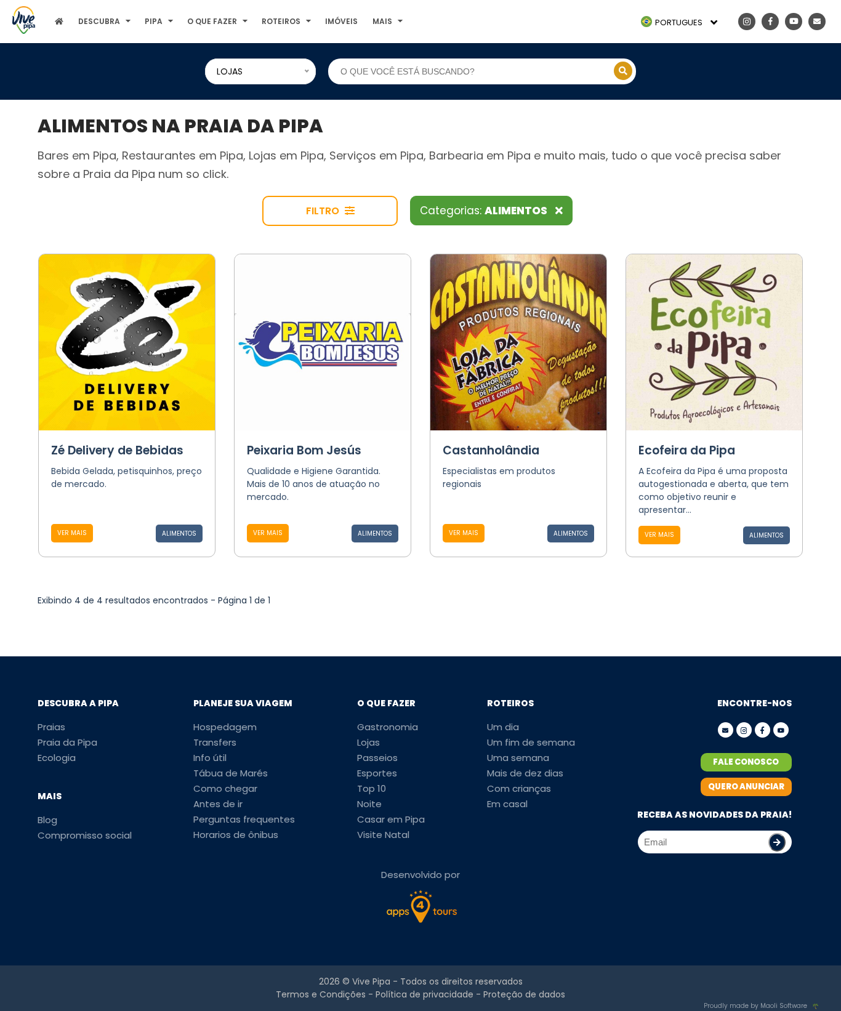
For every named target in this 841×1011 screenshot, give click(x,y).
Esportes (377, 773)
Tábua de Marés (230, 773)
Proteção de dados (524, 994)
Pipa (154, 21)
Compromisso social (85, 835)
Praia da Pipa (67, 742)
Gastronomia (387, 726)
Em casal (507, 803)
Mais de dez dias (525, 773)
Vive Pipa (371, 981)
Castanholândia (491, 450)
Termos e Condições (321, 994)
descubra (99, 21)
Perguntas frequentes (244, 819)
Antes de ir (218, 803)
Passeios (377, 757)
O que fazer (212, 21)
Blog (47, 819)
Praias (51, 726)
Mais (382, 21)
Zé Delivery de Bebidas (117, 450)
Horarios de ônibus (235, 834)
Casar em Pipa (391, 819)
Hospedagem (225, 726)
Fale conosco (746, 762)
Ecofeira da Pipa (686, 450)
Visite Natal (383, 834)
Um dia (503, 726)
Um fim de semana (531, 742)
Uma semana (518, 757)
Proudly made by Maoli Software (755, 1005)
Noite (369, 803)
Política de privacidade (424, 994)
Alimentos (179, 533)
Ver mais (72, 533)
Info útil (210, 757)
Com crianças (519, 788)
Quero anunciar (746, 786)
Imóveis (341, 21)
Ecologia (57, 757)
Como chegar (225, 788)
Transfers (214, 742)
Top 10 (371, 788)
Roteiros (281, 21)
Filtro (324, 211)
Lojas (368, 742)
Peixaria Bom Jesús (304, 450)
